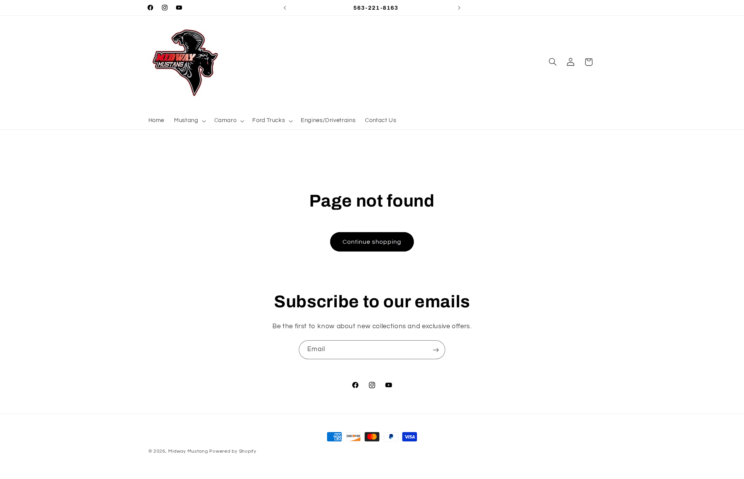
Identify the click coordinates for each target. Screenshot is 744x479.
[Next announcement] (459, 8)
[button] (189, 120)
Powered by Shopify (232, 451)
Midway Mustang (188, 451)
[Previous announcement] (284, 8)
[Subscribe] (436, 349)
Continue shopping (372, 242)
